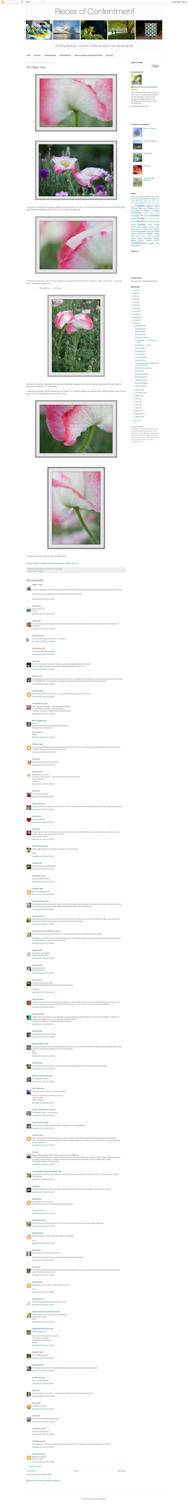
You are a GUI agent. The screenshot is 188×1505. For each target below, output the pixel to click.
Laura (34, 1416)
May (137, 405)
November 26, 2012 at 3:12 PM (43, 1447)
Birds (140, 208)
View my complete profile (139, 106)
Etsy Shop (109, 55)
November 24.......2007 (143, 345)
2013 (135, 320)
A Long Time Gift (140, 357)
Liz (33, 1152)
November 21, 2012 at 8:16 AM (43, 1007)
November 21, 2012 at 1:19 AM (43, 809)
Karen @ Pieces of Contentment (44, 569)
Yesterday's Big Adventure (148, 179)
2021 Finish (143, 203)
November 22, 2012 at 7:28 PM (43, 1292)
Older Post (121, 1471)
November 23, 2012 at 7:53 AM (43, 1345)
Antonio (35, 863)
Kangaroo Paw (140, 360)
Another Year (139, 371)
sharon (34, 816)
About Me (37, 55)
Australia (140, 205)
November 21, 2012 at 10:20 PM (43, 1145)
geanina (35, 965)
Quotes (133, 234)
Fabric (133, 219)
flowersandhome (38, 1044)
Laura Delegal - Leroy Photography (45, 1171)
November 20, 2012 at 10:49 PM (43, 641)
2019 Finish (155, 201)
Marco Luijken (37, 721)
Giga (34, 661)
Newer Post (31, 1471)
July (136, 399)
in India (98, 281)
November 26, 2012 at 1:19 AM (43, 1434)
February (138, 414)
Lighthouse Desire (141, 380)
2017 (135, 308)
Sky (157, 236)
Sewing (156, 234)
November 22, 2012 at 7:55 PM (43, 1305)
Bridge (150, 208)
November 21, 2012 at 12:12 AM (43, 737)
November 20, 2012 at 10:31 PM (43, 599)
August (137, 396)
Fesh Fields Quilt (150, 218)
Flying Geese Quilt (152, 221)
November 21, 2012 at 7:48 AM (43, 958)
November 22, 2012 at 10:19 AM (43, 1226)
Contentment (136, 213)
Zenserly (35, 1135)
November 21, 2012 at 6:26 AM (43, 894)
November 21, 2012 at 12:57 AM (43, 765)
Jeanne (35, 676)
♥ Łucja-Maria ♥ (37, 703)
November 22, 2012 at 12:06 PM (43, 1243)
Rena (34, 829)
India (138, 227)
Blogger (103, 1499)
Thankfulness (138, 243)
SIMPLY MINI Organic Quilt (145, 236)
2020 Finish (135, 203)
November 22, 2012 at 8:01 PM (43, 1322)
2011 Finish (155, 197)
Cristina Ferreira (38, 846)
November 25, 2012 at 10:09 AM (43, 1396)
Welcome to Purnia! (141, 337)
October (138, 390)
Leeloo (34, 980)
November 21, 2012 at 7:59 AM (43, 973)
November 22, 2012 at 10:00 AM (43, 1213)
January (138, 417)
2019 (135, 302)
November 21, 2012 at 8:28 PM (43, 1103)
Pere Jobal (36, 1088)
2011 (135, 420)
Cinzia (34, 606)
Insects (144, 227)
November (139, 329)
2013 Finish (134, 199)
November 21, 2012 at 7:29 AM (43, 943)
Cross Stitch (154, 213)
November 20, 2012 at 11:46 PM (43, 684)
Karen (34, 1403)
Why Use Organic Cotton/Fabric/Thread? (89, 55)
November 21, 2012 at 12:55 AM (43, 752)
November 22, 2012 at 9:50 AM (43, 1192)
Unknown (35, 691)
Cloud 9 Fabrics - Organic (147, 210)
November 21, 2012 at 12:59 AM (43, 784)
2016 (135, 311)
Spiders (133, 238)
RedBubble (141, 234)
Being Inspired (140, 331)
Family (140, 218)
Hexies (133, 227)
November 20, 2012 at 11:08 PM (43, 669)
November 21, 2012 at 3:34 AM (43, 856)
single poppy (120, 207)
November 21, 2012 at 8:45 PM (43, 1115)
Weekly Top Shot (71, 563)
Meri (33, 1390)
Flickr (157, 218)
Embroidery (135, 216)
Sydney (156, 240)
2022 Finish (151, 203)
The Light (146, 166)
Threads (151, 243)
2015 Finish (151, 199)
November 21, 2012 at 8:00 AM (43, 992)
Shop (133, 236)
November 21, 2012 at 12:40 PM (43, 1069)
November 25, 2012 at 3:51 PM (43, 1409)
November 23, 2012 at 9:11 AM (43, 1358)
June (137, 402)
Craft (146, 213)
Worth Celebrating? (141, 374)
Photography (141, 231)
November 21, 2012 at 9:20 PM (43, 1128)
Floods (133, 221)
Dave (34, 1267)
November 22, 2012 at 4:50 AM (43, 1179)
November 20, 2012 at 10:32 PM (43, 614)
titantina (35, 1282)
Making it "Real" (140, 334)
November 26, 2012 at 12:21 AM (43, 1422)
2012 (135, 323)
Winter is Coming (149, 128)
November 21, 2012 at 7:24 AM (43, 909)
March (137, 411)
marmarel (35, 999)
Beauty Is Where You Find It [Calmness (49, 563)
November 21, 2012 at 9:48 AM (43, 1024)
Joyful (34, 621)
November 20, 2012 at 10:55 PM (43, 654)
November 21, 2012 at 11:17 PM (43, 1164)
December (139, 326)
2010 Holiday (145, 197)
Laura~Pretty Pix (38, 1122)
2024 (135, 290)
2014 (135, 317)
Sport (140, 238)
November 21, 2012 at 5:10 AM (43, 882)
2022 (135, 293)
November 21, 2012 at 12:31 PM (43, 1056)
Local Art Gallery (142, 229)
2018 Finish (147, 201)
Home (28, 55)
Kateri (34, 1250)
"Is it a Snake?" (140, 354)
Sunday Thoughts (145, 240)
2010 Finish (135, 196)
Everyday (154, 215)
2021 (135, 296)
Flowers (34, 571)
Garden (40, 571)
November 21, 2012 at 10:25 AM (43, 1037)
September (139, 393)
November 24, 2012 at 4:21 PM (43, 1383)
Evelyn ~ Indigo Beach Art (41, 1110)
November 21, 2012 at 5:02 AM (43, 869)
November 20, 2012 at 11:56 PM (43, 697)
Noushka (35, 772)
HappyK (35, 950)
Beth (34, 791)
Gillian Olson (36, 1220)
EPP (141, 216)
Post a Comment (35, 1466)
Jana (34, 1186)
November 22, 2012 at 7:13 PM (43, 1275)
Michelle (35, 1031)
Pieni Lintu (36, 636)
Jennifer (35, 1063)
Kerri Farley (36, 1454)
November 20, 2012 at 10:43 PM (43, 629)
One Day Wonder (141, 377)
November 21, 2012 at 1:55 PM (43, 1081)
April (137, 408)
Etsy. (146, 216)
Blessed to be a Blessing (143, 368)
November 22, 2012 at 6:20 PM (43, 1260)
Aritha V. (35, 585)
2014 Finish (143, 199)
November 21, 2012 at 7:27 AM (43, 924)
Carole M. (35, 1352)
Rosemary (36, 1014)
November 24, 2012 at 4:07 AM (43, 1371)
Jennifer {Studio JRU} (40, 1076)
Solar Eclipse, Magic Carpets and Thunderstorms (146, 364)
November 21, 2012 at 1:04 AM (43, 797)
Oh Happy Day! (140, 351)
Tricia (34, 759)
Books (145, 208)
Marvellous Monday (150, 141)
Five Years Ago (140, 348)
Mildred (35, 1199)
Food (133, 225)
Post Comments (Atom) (44, 1474)
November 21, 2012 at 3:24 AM (43, 839)
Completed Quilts (50, 55)
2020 (135, 299)
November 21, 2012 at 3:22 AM (43, 822)
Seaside (149, 234)
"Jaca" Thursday (140, 386)
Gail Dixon (36, 916)
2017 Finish (139, 201)
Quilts (157, 231)
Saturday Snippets (141, 383)
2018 (135, 305)
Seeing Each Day (38, 901)
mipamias (35, 1299)
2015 (135, 314)
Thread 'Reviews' (65, 55)
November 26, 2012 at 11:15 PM (43, 1462)
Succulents (148, 238)
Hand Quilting (153, 225)
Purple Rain (147, 153)
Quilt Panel (150, 231)
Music (151, 229)
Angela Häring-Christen (40, 1329)
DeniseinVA (36, 804)
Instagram (151, 227)
